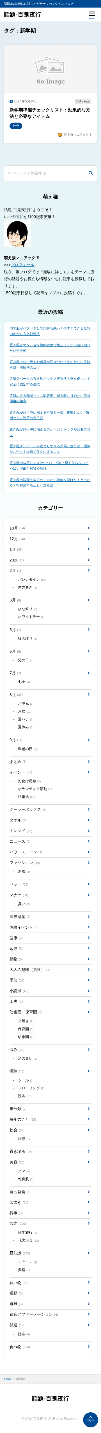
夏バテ (25, 719)
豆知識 (20, 1253)
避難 (16, 1303)
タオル (18, 820)
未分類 (18, 1108)
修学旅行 (27, 1233)
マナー (19, 895)
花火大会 (28, 1240)
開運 (17, 1325)
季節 (17, 980)
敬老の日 (27, 749)
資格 (24, 1270)
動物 (16, 959)
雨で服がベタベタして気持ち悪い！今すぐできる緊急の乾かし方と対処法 (50, 331)
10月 (17, 528)
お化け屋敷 (29, 781)
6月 (15, 651)
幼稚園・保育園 (26, 1012)
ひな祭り (27, 609)
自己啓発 (20, 1192)
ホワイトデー (31, 617)
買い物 (19, 1282)
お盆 (24, 711)
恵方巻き (27, 587)
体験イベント (24, 927)
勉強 (16, 948)
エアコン (27, 1262)
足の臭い (27, 1058)
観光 (18, 1223)
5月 (15, 629)
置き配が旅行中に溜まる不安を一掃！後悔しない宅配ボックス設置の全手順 (50, 415)
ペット (19, 884)
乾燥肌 (25, 1179)
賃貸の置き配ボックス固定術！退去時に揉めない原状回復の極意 (50, 398)
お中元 (25, 704)
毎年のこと (23, 1119)
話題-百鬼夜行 (22, 14)
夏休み (25, 727)
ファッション (25, 862)
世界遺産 (20, 916)
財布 (24, 1334)
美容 (17, 1162)
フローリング (31, 1088)
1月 (16, 549)
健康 (16, 938)
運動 (16, 1293)
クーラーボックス (28, 809)
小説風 (19, 991)
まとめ (18, 761)
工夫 (17, 1001)
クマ (24, 1171)
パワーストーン (26, 852)
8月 (16, 694)
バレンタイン (32, 580)
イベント (21, 772)
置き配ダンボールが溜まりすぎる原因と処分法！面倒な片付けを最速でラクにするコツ (50, 449)
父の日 (25, 660)
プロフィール (22, 265)
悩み (17, 1049)
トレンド (21, 830)
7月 (15, 673)
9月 (16, 739)
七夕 (24, 682)
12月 (17, 539)
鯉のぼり (27, 639)
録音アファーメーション (34, 1314)
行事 (16, 1213)
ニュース (20, 841)
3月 (15, 600)
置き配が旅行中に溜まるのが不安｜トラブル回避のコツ (50, 432)
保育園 (25, 1029)
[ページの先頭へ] (90, 1419)
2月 (16, 570)
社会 (17, 1130)
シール (25, 1080)
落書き (19, 1202)
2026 (17, 560)
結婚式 (26, 797)
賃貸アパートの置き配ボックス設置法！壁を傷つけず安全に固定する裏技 (50, 381)
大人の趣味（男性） (30, 969)
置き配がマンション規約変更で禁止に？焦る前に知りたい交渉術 (50, 348)
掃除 (17, 1071)
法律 (24, 1139)
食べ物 (20, 1347)
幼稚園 (25, 1037)
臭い (24, 904)
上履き (25, 1021)
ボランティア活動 (35, 789)
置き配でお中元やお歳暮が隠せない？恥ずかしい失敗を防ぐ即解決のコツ (50, 364)
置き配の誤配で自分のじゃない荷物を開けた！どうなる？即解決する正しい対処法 (50, 483)
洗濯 (24, 1096)
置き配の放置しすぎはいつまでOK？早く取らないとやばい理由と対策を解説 (49, 465)
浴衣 (24, 872)
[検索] (90, 173)
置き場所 (21, 1151)
